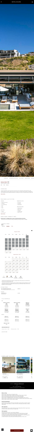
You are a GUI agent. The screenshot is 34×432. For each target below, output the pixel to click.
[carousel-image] (8, 365)
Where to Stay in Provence (6, 399)
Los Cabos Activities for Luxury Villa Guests (8, 416)
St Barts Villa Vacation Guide (6, 412)
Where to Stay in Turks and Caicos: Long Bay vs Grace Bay (10, 395)
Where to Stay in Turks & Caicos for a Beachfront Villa (9, 394)
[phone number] (1, 2)
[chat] (31, 430)
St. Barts (28, 403)
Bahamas (5, 402)
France (3, 403)
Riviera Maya (20, 403)
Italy (7, 403)
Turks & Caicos (4, 404)
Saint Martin (24, 403)
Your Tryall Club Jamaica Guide (6, 415)
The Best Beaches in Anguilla (23, 413)
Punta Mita (16, 403)
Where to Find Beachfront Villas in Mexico (22, 397)
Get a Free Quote (17, 430)
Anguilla (3, 402)
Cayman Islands (21, 402)
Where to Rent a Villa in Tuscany (27, 398)
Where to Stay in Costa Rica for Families (16, 398)
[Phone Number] (1, 1)
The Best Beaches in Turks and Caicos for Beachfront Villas (10, 413)
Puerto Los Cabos (4, 174)
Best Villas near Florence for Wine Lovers (20, 416)
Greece (5, 403)
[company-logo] (16, 2)
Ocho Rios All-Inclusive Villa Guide (16, 415)
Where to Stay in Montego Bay (6, 396)
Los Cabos (10, 174)
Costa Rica (25, 402)
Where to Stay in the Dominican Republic (17, 396)
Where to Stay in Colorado (14, 399)
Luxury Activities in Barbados (14, 412)
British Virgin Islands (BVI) (14, 402)
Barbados (9, 402)
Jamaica (10, 403)
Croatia (29, 402)
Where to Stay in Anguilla (22, 395)
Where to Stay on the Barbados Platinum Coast (9, 397)
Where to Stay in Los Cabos (6, 398)
